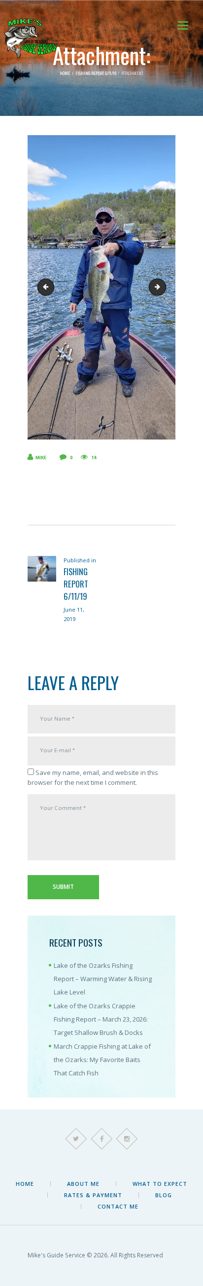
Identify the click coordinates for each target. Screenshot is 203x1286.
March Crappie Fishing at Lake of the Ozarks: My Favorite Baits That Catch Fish (102, 1060)
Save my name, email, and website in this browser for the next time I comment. (93, 777)
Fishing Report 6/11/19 (95, 73)
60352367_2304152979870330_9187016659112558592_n (47, 286)
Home (65, 73)
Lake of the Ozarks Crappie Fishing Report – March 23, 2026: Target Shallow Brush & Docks (101, 1019)
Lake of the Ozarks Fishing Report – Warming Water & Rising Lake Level (103, 979)
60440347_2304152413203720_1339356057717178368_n (162, 286)
